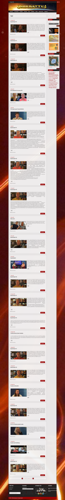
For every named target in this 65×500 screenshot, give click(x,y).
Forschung (25, 11)
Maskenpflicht (54, 82)
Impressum (11, 487)
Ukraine (54, 87)
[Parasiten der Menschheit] (19, 392)
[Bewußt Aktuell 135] (19, 196)
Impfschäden (55, 78)
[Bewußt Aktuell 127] (19, 302)
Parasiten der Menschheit (14, 386)
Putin (53, 85)
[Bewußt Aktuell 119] (19, 412)
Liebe (54, 81)
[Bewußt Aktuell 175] (19, 28)
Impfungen (50, 79)
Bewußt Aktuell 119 (13, 405)
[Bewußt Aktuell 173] (19, 67)
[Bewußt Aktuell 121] (19, 355)
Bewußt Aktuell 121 (13, 348)
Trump (50, 87)
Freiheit (52, 77)
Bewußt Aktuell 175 (13, 21)
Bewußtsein (51, 73)
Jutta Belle (54, 80)
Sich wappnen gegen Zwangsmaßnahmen (17, 109)
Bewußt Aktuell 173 (13, 60)
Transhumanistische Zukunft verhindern (16, 333)
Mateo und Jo (12, 218)
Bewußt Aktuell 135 (13, 189)
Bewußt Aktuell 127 (13, 295)
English (36, 11)
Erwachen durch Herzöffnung (15, 442)
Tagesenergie (55, 86)
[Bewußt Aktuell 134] (19, 244)
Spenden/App (46, 11)
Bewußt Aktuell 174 (13, 40)
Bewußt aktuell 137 (13, 127)
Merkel (49, 84)
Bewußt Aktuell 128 (13, 276)
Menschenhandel (55, 83)
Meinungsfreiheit (51, 83)
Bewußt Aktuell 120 (13, 367)
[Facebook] (59, 2)
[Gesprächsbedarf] (19, 264)
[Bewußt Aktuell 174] (19, 47)
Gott (57, 77)
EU (50, 77)
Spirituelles (11, 11)
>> (42, 35)
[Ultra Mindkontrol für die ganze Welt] (19, 97)
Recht (29, 11)
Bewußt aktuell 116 (13, 461)
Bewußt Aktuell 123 (13, 317)
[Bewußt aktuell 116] (19, 468)
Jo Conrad (52, 80)
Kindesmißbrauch (51, 81)
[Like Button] (28, 32)
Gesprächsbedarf (13, 258)
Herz (51, 78)
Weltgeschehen (16, 11)
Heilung (50, 78)
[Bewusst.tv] (32, 6)
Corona (53, 75)
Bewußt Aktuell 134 (13, 237)
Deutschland (55, 76)
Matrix (57, 82)
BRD (57, 74)
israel (53, 79)
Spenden (10, 489)
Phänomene (32, 11)
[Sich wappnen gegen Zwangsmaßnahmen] (19, 115)
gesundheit (55, 77)
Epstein (49, 77)
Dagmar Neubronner (53, 76)
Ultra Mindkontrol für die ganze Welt (16, 90)
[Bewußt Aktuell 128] (19, 283)
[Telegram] (57, 2)
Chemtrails (50, 75)
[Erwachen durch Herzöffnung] (19, 449)
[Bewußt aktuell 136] (19, 165)
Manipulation (50, 82)
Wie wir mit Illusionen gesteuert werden (16, 424)
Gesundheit (21, 11)
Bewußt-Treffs (41, 11)
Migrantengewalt (53, 84)
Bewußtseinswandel (52, 74)
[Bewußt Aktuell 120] (19, 374)
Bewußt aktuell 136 (13, 158)
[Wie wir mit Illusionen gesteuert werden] (19, 431)
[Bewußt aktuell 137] (19, 134)
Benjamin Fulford (52, 72)
